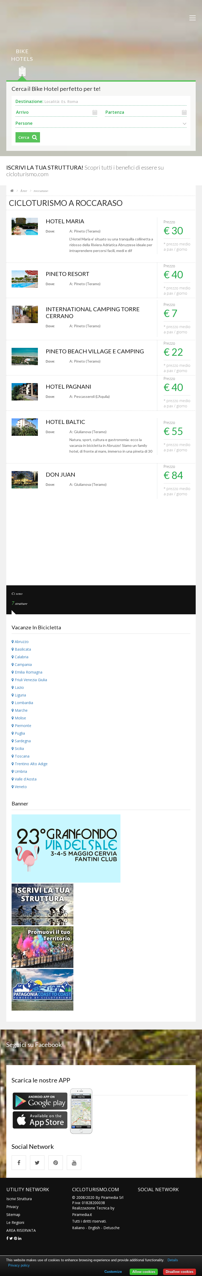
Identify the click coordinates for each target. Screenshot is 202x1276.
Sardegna (22, 740)
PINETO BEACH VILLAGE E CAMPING (95, 351)
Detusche (111, 1227)
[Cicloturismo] (19, 1162)
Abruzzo (21, 641)
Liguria (20, 695)
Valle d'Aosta (25, 779)
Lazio (19, 687)
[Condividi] (7, 1238)
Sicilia (19, 748)
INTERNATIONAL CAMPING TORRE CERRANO (93, 312)
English (94, 1227)
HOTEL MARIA (65, 221)
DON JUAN (60, 474)
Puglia (19, 733)
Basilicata (22, 649)
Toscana (21, 756)
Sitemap (13, 1214)
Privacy (12, 1206)
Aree (23, 190)
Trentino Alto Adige (31, 763)
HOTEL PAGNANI (68, 386)
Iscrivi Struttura (19, 1198)
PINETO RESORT (67, 273)
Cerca (23, 137)
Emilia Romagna (28, 672)
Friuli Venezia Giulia (30, 679)
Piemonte (22, 725)
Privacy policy (19, 1265)
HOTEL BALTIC (65, 421)
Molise (20, 717)
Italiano (78, 1227)
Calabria (21, 656)
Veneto (20, 786)
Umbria (20, 771)
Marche (21, 710)
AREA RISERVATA (21, 1230)
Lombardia (23, 702)
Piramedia (80, 1214)
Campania (23, 664)
